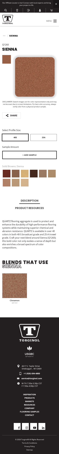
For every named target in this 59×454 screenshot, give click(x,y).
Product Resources (29, 208)
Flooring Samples (29, 411)
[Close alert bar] (56, 4)
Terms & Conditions (29, 443)
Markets (29, 401)
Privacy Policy (29, 446)
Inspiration (29, 394)
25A (43, 137)
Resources (29, 404)
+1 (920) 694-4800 (32, 373)
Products (29, 398)
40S (15, 137)
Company (29, 408)
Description (29, 201)
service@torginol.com (31, 378)
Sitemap (29, 450)
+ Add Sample (29, 155)
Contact (29, 415)
